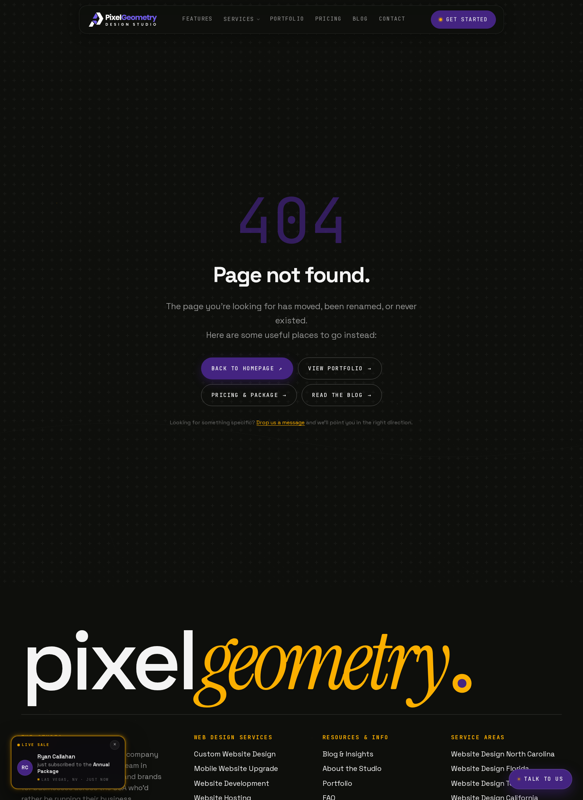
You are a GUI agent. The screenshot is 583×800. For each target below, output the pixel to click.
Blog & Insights (348, 753)
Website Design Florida (490, 768)
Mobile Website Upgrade (236, 768)
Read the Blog (341, 395)
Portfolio (287, 18)
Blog (360, 18)
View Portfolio (339, 368)
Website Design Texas (488, 783)
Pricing (328, 18)
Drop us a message (280, 422)
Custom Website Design (235, 753)
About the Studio (352, 768)
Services (239, 19)
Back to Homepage (247, 368)
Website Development (231, 783)
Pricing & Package (249, 395)
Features (197, 18)
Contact (392, 18)
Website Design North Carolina (503, 753)
